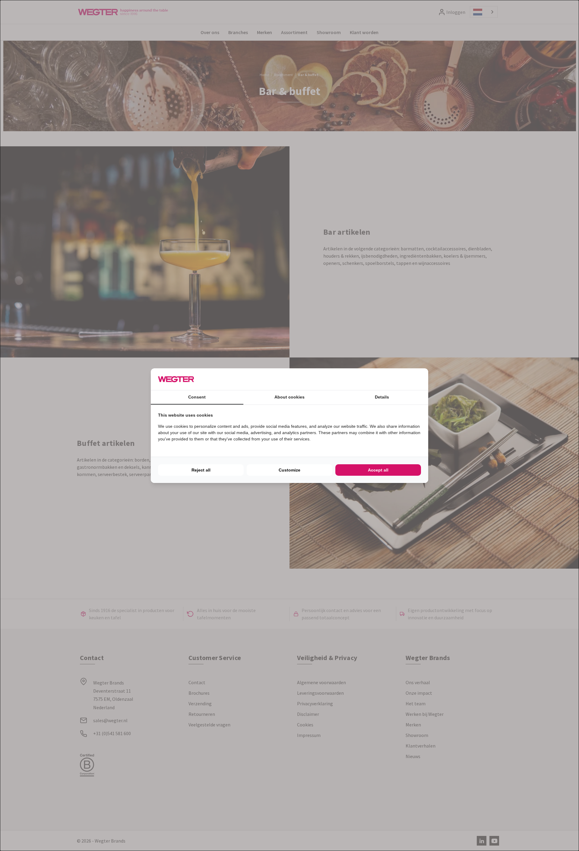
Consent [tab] (197, 397)
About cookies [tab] (289, 397)
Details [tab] (382, 397)
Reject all (200, 470)
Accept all (378, 470)
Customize (289, 470)
